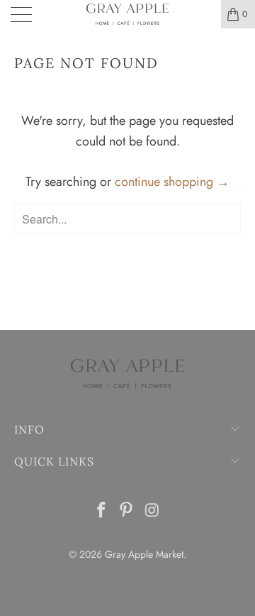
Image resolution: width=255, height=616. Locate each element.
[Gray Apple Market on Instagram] (152, 511)
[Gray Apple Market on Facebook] (101, 511)
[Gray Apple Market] (127, 14)
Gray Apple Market (144, 554)
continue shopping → (172, 181)
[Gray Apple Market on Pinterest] (126, 511)
